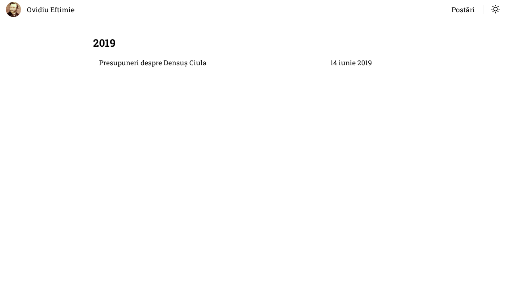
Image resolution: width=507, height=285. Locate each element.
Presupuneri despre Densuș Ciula (153, 62)
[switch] (495, 10)
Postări (463, 9)
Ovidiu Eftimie (50, 9)
